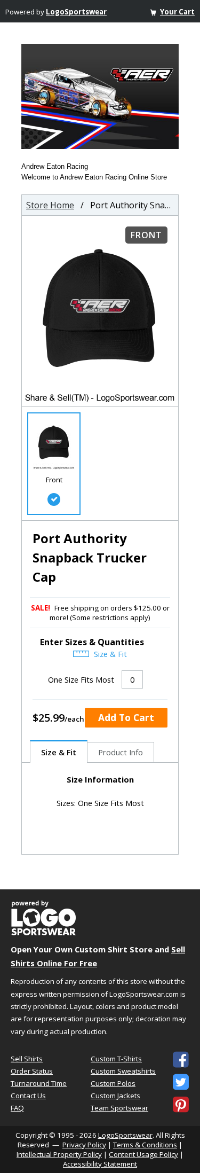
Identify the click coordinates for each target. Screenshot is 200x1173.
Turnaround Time (39, 1083)
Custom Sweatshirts (123, 1071)
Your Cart (177, 12)
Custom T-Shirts (116, 1058)
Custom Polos (113, 1083)
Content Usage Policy (143, 1154)
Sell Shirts (27, 1058)
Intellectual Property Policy (59, 1154)
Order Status (32, 1071)
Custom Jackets (115, 1095)
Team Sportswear (119, 1108)
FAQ (17, 1108)
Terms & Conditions (145, 1144)
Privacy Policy (84, 1144)
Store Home (50, 205)
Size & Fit (109, 653)
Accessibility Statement (100, 1164)
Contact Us (28, 1095)
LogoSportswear (76, 12)
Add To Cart (126, 717)
